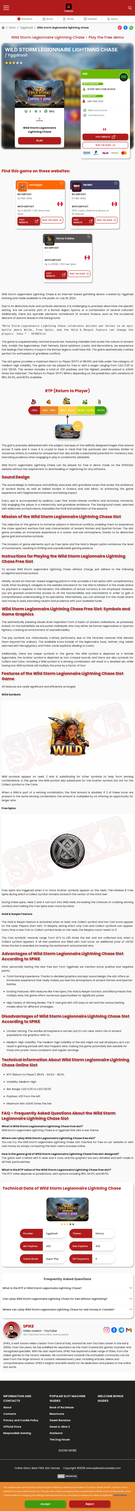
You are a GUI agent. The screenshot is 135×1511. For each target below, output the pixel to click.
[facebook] (125, 28)
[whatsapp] (131, 28)
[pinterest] (120, 28)
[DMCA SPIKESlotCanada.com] (68, 1476)
